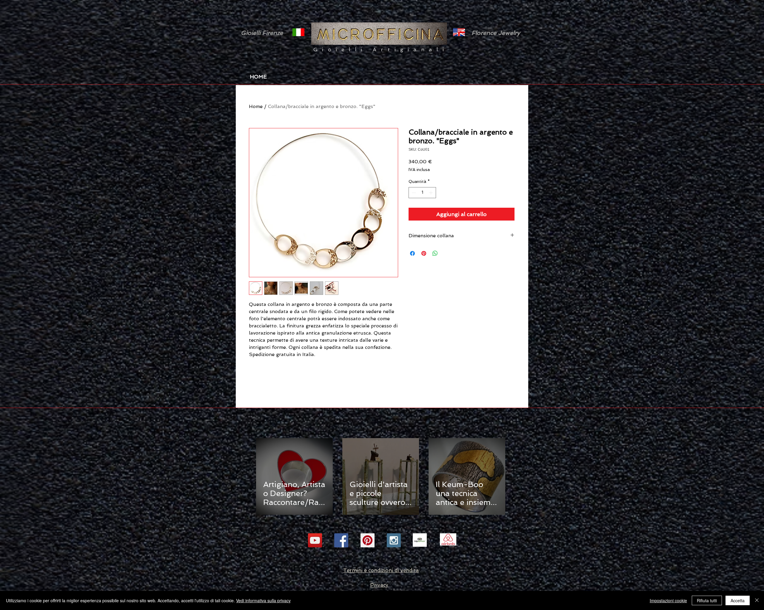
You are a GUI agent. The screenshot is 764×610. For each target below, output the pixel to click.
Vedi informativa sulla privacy (263, 600)
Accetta (738, 600)
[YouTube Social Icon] (315, 540)
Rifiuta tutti (707, 600)
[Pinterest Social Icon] (368, 540)
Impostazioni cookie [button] (668, 600)
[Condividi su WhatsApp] (435, 253)
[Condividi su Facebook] (412, 253)
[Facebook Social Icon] (341, 540)
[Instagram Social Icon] (394, 540)
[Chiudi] (756, 600)
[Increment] (431, 192)
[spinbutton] (422, 192)
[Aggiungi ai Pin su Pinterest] (423, 253)
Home (256, 106)
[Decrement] (413, 192)
